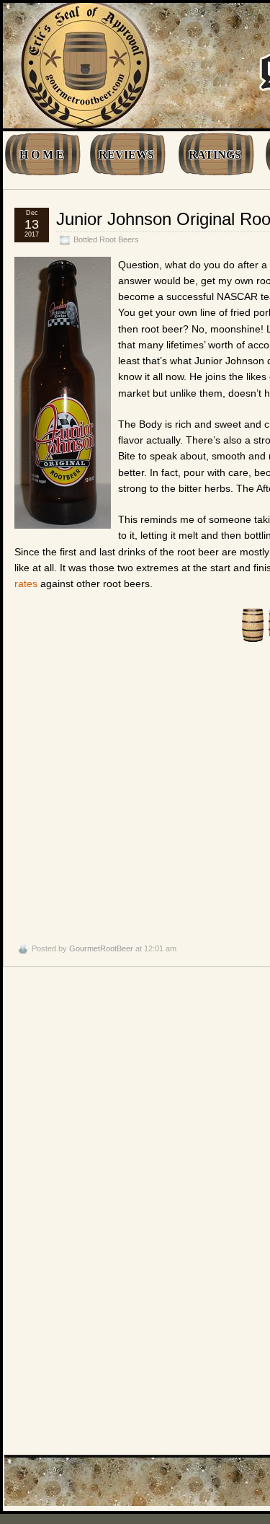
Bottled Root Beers (106, 239)
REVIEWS (126, 155)
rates (25, 583)
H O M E (41, 155)
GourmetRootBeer (101, 948)
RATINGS (215, 155)
